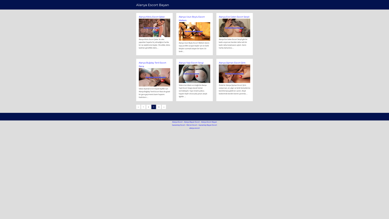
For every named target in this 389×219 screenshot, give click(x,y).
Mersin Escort (191, 125)
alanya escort (194, 128)
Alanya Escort (177, 122)
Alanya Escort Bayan (152, 5)
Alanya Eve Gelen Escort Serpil (234, 17)
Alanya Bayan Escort (192, 122)
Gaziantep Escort (178, 125)
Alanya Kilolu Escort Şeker (152, 17)
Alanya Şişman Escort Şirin (232, 63)
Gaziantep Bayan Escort (208, 125)
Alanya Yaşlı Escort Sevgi (191, 63)
